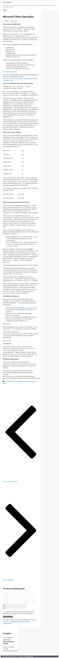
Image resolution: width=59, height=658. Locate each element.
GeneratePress (29, 656)
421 (22, 173)
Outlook (26, 381)
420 (22, 154)
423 (22, 162)
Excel (5, 381)
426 (22, 194)
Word (4, 383)
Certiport (33, 207)
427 (19, 198)
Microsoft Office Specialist (16, 381)
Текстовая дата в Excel (10, 481)
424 (22, 166)
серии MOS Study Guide (14, 181)
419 (22, 170)
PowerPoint (33, 381)
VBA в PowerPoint (8, 580)
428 (22, 198)
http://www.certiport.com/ (29, 308)
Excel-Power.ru (7, 2)
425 (19, 194)
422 (22, 158)
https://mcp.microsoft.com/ (15, 333)
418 (22, 150)
